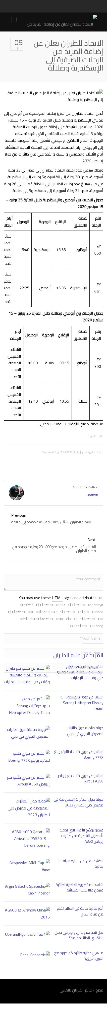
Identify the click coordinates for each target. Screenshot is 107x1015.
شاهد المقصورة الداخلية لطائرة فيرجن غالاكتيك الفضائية (79, 887)
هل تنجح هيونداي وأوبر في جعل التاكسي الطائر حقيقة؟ (79, 935)
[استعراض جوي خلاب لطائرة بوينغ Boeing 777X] (27, 756)
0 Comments (49, 452)
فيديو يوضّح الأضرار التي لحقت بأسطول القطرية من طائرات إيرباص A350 (81, 835)
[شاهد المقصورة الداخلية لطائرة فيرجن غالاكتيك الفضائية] (27, 889)
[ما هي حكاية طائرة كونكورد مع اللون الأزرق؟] (27, 954)
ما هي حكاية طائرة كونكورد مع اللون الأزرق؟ (78, 955)
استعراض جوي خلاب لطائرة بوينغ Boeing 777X (78, 754)
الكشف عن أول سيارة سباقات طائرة (80, 863)
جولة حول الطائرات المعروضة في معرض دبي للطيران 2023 (78, 802)
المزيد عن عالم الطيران (78, 655)
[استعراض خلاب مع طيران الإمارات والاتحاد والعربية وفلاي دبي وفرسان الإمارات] (27, 675)
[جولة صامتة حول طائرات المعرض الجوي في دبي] (27, 733)
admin (93, 495)
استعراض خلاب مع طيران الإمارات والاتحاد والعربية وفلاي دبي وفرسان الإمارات (79, 672)
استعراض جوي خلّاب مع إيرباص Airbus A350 (79, 778)
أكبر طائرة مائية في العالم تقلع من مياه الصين (80, 911)
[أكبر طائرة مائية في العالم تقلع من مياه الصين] (27, 913)
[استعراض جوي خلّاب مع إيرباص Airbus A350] (27, 780)
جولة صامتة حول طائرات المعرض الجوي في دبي (85, 730)
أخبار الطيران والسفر (92, 452)
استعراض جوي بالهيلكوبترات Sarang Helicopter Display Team (81, 702)
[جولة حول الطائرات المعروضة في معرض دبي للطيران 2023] (27, 808)
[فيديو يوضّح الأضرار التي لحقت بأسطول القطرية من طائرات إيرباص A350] (27, 838)
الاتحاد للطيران (95, 436)
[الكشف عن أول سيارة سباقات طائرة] (27, 866)
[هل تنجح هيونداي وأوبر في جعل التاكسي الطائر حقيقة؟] (27, 934)
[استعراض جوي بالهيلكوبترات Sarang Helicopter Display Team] (27, 705)
